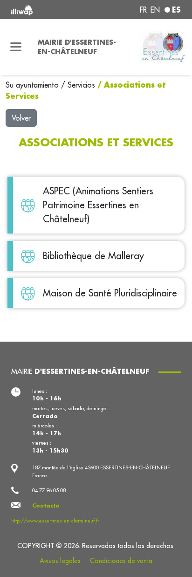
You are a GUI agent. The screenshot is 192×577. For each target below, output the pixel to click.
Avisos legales (60, 560)
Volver (21, 118)
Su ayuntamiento (33, 84)
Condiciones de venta (121, 560)
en (155, 9)
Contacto (46, 505)
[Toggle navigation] (16, 47)
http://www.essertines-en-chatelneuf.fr (55, 520)
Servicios (82, 84)
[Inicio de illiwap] (43, 9)
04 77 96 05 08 (49, 490)
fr (143, 9)
